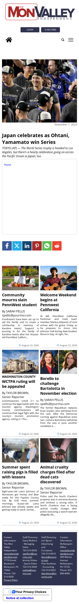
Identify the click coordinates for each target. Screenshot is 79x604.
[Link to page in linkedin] (27, 246)
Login (30, 29)
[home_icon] (9, 39)
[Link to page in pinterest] (37, 246)
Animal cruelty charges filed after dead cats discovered (57, 474)
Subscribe (50, 29)
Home (7, 164)
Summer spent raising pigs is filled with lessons (20, 472)
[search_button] (63, 39)
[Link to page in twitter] (17, 246)
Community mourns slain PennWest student (19, 299)
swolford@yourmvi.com (30, 555)
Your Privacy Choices (31, 592)
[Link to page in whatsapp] (47, 246)
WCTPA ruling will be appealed (18, 384)
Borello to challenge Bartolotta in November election (58, 386)
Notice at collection (20, 598)
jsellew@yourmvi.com (29, 572)
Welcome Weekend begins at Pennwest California (58, 302)
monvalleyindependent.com (11, 555)
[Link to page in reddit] (57, 246)
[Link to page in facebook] (7, 246)
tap (70, 40)
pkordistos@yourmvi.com (48, 575)
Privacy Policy (11, 580)
